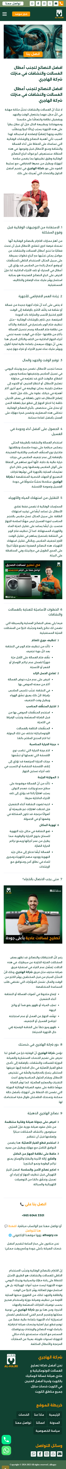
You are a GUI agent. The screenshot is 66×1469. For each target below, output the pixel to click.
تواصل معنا (23, 1422)
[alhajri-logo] (59, 14)
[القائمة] (5, 14)
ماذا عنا (39, 1414)
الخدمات (23, 1414)
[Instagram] (44, 3)
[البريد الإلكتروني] (56, 3)
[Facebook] (38, 3)
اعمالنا (40, 1422)
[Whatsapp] (6, 1450)
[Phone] (6, 1439)
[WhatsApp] (32, 3)
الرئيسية (54, 1414)
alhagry (52, 1464)
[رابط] (62, 3)
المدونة (55, 1422)
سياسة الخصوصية (48, 1430)
